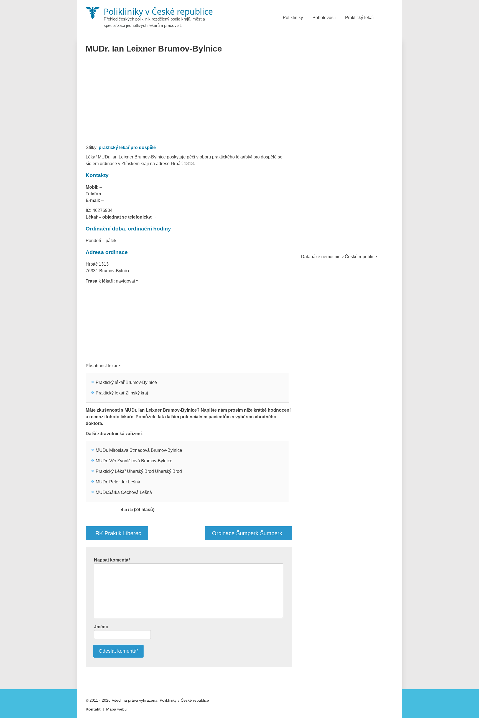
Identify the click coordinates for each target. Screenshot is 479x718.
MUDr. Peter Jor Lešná (118, 481)
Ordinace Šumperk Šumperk (247, 533)
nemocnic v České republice (349, 256)
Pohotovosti (324, 17)
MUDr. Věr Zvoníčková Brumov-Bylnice (134, 460)
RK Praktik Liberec (118, 533)
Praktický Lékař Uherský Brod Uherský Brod (139, 471)
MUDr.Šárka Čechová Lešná (124, 492)
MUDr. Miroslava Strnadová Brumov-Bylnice (139, 450)
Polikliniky (293, 17)
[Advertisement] (189, 100)
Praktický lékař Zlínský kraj (122, 393)
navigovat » (127, 281)
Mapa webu (116, 709)
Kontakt (93, 709)
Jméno (101, 626)
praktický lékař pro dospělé (127, 147)
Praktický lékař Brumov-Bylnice (126, 382)
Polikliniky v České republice (184, 700)
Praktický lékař (359, 17)
